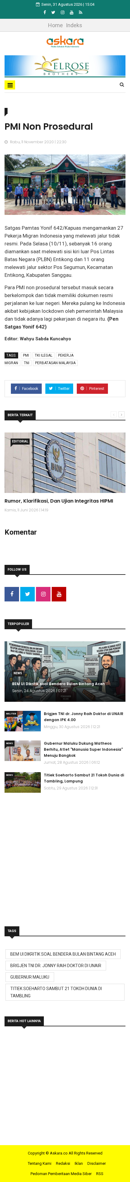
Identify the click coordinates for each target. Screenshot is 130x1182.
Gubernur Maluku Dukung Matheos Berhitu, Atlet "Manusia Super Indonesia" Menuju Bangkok (83, 749)
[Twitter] (53, 12)
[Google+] (63, 12)
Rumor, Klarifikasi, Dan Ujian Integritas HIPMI (59, 500)
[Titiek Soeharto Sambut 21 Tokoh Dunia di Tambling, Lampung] (23, 782)
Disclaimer (96, 1163)
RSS (99, 1173)
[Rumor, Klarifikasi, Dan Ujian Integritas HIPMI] (65, 462)
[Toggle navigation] (10, 84)
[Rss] (80, 12)
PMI (26, 355)
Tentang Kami (39, 1163)
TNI (26, 363)
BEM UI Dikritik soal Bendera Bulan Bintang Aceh (58, 683)
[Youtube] (72, 12)
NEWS (18, 673)
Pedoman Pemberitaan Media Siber (61, 1173)
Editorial (20, 441)
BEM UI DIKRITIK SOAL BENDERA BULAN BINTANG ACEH (63, 954)
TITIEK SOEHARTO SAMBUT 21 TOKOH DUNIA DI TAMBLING (56, 992)
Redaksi (63, 1163)
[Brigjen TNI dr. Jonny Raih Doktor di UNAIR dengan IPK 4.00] (23, 721)
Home (55, 25)
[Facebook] (45, 12)
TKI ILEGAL (43, 355)
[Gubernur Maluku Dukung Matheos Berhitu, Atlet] (23, 750)
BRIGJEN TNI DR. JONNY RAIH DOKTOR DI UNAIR (55, 965)
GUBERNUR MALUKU (29, 977)
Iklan (79, 1163)
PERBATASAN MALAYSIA (55, 363)
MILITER (11, 713)
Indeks (74, 25)
